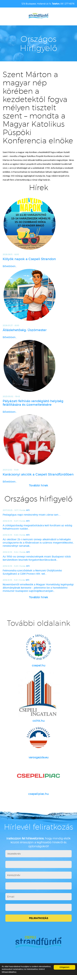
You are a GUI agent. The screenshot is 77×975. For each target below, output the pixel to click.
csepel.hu (38, 665)
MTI (28, 510)
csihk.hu (39, 720)
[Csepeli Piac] (38, 775)
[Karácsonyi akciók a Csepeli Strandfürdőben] (38, 440)
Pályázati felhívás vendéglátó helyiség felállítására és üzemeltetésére (33, 402)
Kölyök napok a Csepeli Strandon (29, 259)
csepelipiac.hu (38, 794)
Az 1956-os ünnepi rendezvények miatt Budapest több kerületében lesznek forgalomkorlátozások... (37, 558)
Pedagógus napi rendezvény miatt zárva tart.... (32, 514)
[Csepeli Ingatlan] (38, 693)
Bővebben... (10, 266)
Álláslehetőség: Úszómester (25, 330)
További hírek (38, 485)
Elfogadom (64, 967)
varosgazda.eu (39, 757)
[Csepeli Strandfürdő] (38, 16)
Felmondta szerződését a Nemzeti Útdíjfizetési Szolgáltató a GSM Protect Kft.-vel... (32, 572)
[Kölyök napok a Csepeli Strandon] (38, 224)
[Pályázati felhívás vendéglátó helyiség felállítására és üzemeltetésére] (38, 366)
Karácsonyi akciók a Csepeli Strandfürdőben (38, 474)
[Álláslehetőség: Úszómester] (38, 295)
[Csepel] (38, 647)
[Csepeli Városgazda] (38, 739)
